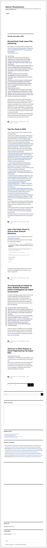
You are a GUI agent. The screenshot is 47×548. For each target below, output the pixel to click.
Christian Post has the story (14, 356)
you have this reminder (15, 241)
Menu (7, 13)
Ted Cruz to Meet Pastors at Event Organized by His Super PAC (20, 351)
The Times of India (18, 295)
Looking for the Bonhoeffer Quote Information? (9, 435)
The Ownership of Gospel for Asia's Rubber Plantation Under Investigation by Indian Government (20, 289)
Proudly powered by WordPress (20, 544)
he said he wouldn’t (25, 156)
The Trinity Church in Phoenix (23, 142)
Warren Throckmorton (14, 7)
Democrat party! (8, 445)
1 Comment (16, 122)
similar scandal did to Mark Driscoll (16, 151)
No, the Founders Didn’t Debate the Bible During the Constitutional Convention (13, 436)
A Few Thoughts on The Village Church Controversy (20, 188)
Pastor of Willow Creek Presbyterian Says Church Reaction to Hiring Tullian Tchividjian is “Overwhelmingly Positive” (19, 182)
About (6, 540)
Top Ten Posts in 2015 (17, 129)
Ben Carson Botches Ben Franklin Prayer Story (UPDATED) (10, 437)
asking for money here (15, 238)
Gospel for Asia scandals (14, 209)
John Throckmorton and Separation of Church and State (30, 455)
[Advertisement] (23, 25)
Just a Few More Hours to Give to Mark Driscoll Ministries (19, 231)
